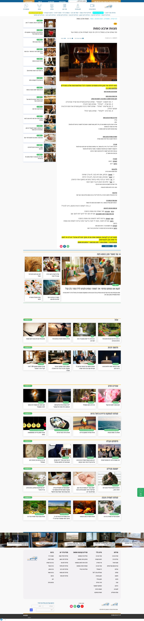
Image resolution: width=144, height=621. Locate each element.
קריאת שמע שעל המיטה (112, 566)
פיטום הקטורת (48, 13)
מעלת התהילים (114, 592)
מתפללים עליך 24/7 (97, 572)
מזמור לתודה (57, 13)
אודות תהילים (51, 2)
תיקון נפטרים (99, 576)
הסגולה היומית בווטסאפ (82, 566)
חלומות (116, 576)
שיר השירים (99, 563)
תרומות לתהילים (28, 2)
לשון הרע (116, 589)
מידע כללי (99, 552)
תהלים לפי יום (64, 552)
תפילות (116, 552)
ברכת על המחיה (50, 563)
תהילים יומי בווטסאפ (82, 556)
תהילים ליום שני (73, 15)
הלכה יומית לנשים (94, 242)
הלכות (116, 579)
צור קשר (40, 2)
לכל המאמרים (27, 320)
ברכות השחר (51, 572)
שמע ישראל (115, 563)
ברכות (52, 552)
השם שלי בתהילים (98, 13)
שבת (117, 582)
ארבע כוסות (107, 246)
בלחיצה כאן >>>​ (111, 88)
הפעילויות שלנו (62, 2)
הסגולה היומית (103, 242)
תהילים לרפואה (105, 15)
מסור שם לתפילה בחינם (35, 13)
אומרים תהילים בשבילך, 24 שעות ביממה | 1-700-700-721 (106, 2)
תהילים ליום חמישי (39, 15)
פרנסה (52, 576)
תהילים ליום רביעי (51, 15)
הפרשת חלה (51, 582)
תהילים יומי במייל (83, 569)
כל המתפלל (99, 569)
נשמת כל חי (66, 13)
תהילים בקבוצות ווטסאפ (80, 552)
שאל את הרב (74, 13)
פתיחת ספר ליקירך (110, 13)
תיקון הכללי (99, 579)
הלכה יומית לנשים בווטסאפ (81, 563)
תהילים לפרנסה (95, 15)
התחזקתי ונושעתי (98, 586)
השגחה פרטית (98, 589)
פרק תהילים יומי (113, 242)
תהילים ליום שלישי (62, 15)
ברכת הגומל (51, 566)
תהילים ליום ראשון (84, 15)
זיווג (53, 579)
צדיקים (116, 586)
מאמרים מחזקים (98, 592)
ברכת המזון (51, 569)
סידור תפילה (99, 582)
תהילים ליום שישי (64, 576)
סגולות (116, 572)
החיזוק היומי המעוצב (83, 242)
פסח (115, 246)
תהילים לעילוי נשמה (85, 13)
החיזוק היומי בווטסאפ (82, 559)
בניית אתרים (29, 617)
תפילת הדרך (115, 559)
